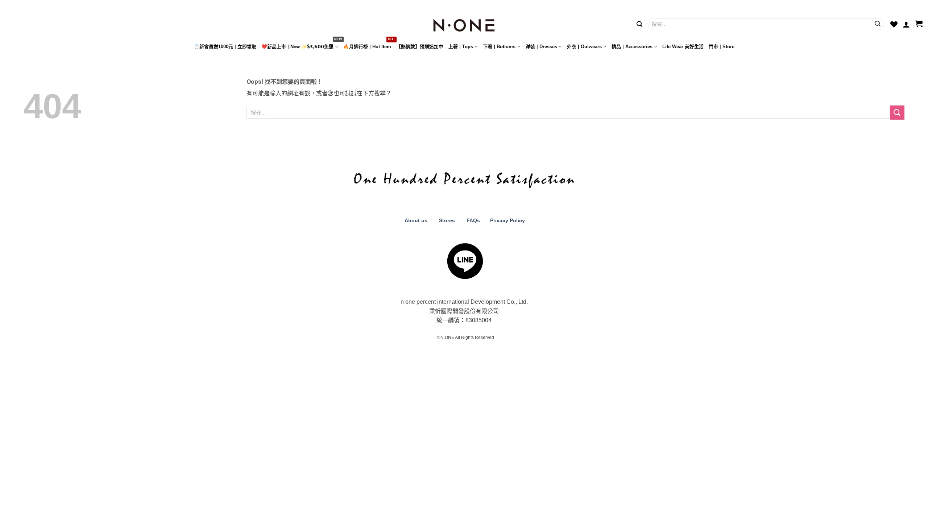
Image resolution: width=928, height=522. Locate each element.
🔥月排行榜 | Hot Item (367, 46)
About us (415, 220)
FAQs (473, 220)
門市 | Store (721, 46)
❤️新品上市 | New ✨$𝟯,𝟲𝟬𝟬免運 (297, 46)
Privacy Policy (507, 220)
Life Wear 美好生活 (683, 46)
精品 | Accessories (632, 46)
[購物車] (919, 24)
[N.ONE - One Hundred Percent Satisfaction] (464, 24)
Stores (447, 220)
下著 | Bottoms (499, 46)
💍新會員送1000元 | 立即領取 (225, 46)
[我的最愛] (894, 24)
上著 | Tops (460, 46)
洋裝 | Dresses (541, 46)
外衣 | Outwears (584, 46)
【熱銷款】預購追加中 (419, 46)
